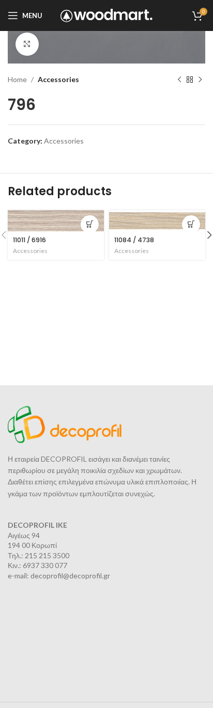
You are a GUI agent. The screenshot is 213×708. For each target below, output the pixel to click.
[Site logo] (106, 14)
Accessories (58, 79)
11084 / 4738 (134, 239)
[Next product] (200, 79)
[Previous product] (179, 79)
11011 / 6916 (29, 239)
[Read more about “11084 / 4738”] (191, 224)
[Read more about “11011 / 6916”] (90, 224)
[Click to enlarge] (27, 44)
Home (17, 79)
